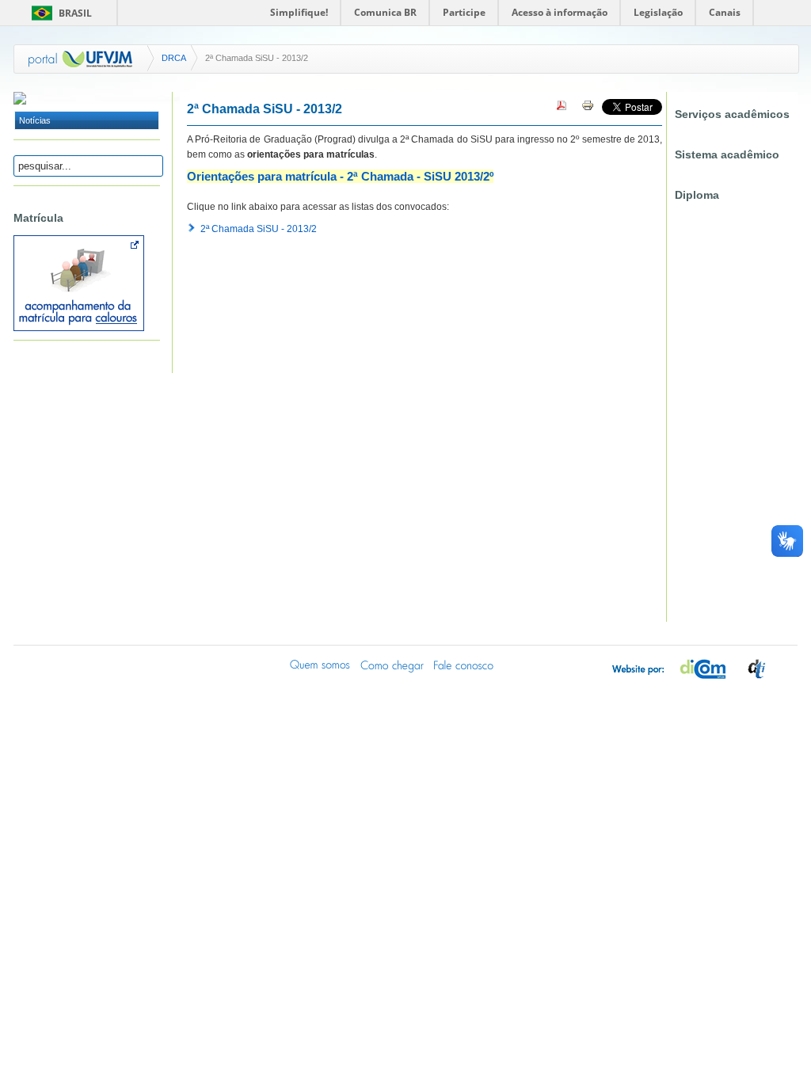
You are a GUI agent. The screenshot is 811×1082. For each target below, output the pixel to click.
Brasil (75, 13)
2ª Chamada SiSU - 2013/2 (258, 228)
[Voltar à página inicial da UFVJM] (80, 59)
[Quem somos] (320, 665)
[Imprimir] (587, 108)
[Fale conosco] (463, 665)
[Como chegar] (392, 665)
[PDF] (561, 108)
